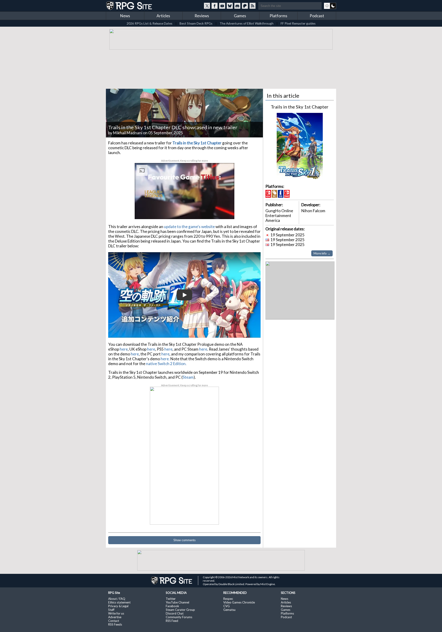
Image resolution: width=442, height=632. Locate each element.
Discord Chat (174, 613)
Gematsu (229, 610)
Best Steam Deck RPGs (196, 23)
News (125, 15)
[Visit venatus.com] (225, 211)
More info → (322, 253)
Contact (113, 621)
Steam (188, 377)
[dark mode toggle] (330, 6)
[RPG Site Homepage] (129, 5)
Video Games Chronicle (239, 602)
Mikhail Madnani (127, 132)
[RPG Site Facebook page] (215, 6)
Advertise (114, 617)
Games (240, 15)
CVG (226, 606)
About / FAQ (116, 599)
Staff (111, 610)
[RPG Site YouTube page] (222, 6)
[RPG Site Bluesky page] (230, 6)
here (124, 349)
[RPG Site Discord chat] (237, 6)
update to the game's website (189, 226)
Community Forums (179, 617)
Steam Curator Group (180, 610)
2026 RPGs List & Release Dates (149, 23)
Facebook (172, 606)
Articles (163, 15)
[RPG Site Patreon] (245, 6)
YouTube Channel (177, 602)
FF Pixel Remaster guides (298, 23)
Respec (228, 599)
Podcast (317, 15)
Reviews (202, 15)
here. (165, 358)
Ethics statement (119, 602)
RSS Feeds (115, 624)
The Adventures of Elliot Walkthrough (246, 23)
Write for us (116, 613)
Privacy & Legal (118, 606)
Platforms (278, 15)
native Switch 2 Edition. (166, 363)
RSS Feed (172, 621)
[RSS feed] (253, 6)
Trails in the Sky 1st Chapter (300, 106)
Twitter (171, 599)
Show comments (184, 540)
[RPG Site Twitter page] (207, 6)
